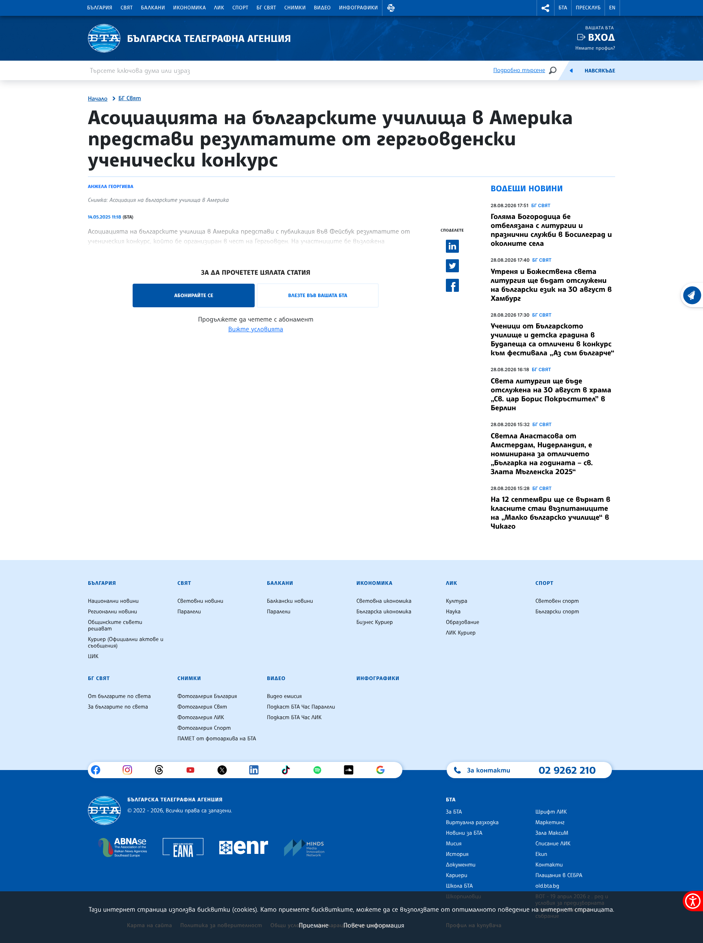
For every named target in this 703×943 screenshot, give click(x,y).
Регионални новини (112, 611)
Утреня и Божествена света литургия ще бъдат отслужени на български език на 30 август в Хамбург (551, 285)
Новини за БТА (464, 833)
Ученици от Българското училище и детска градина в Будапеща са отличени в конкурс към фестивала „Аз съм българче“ (552, 339)
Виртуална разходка (472, 822)
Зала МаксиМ (551, 833)
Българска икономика (383, 611)
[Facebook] (98, 770)
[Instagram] (130, 770)
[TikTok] (288, 770)
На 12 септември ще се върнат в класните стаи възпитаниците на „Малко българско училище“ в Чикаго (550, 513)
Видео (322, 7)
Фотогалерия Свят (202, 707)
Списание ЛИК (552, 843)
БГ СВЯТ (540, 205)
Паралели (189, 611)
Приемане (313, 925)
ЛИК (219, 7)
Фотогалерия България (207, 696)
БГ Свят (266, 7)
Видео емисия (284, 696)
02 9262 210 (567, 770)
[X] (225, 770)
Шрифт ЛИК (551, 812)
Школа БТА (459, 886)
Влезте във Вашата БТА (317, 295)
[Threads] (162, 770)
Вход (601, 37)
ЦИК (93, 656)
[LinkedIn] (257, 770)
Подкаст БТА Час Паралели (301, 707)
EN (612, 7)
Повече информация (373, 925)
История (457, 854)
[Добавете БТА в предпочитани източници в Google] (383, 770)
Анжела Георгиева (110, 186)
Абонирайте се (193, 295)
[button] (391, 8)
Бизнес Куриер (374, 622)
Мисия (454, 843)
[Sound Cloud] (351, 770)
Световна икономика (383, 601)
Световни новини (200, 601)
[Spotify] (320, 770)
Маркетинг (549, 822)
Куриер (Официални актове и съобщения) (126, 642)
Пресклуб (588, 7)
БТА (563, 7)
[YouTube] (193, 770)
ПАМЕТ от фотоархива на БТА (216, 738)
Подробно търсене (519, 70)
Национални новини (113, 601)
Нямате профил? (595, 48)
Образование (462, 622)
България (99, 7)
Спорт (240, 7)
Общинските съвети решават (115, 625)
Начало (97, 99)
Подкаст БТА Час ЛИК (294, 717)
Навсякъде (600, 71)
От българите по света (119, 696)
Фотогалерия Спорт (204, 728)
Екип (541, 854)
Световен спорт (557, 601)
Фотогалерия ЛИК (200, 717)
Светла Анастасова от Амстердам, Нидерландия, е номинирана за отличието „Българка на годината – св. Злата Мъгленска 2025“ (542, 453)
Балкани (153, 7)
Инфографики (358, 7)
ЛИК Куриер (461, 633)
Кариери (456, 875)
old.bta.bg (547, 886)
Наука (453, 611)
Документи (461, 865)
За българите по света (118, 707)
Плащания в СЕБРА (558, 875)
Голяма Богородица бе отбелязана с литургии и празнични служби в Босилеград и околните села (551, 230)
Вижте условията (255, 329)
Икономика (189, 7)
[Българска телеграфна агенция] (104, 810)
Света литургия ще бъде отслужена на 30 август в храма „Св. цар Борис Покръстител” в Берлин (551, 394)
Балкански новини (290, 601)
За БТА (454, 812)
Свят (126, 7)
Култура (456, 601)
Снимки (295, 7)
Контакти (549, 865)
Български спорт (557, 611)
